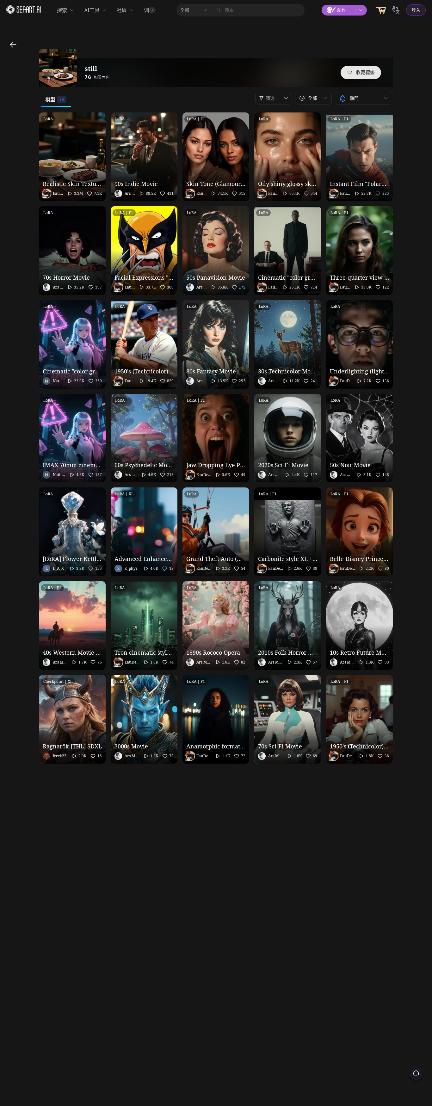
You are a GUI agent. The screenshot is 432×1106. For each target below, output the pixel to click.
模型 (50, 99)
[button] (313, 98)
